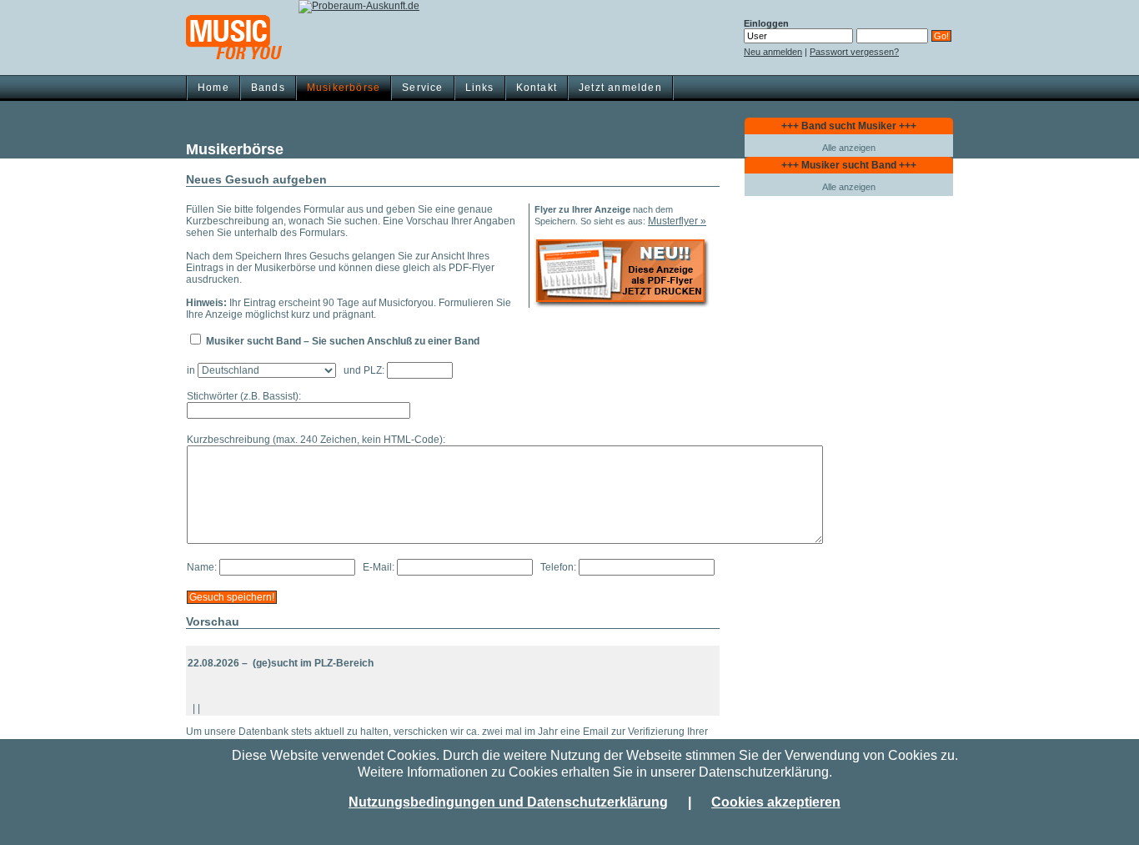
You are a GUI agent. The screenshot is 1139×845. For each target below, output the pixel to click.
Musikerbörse (343, 87)
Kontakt (536, 87)
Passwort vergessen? (854, 52)
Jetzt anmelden (620, 87)
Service (422, 87)
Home (213, 87)
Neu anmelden (773, 52)
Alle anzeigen (849, 148)
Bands (268, 87)
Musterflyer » (677, 221)
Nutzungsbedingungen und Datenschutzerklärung (508, 802)
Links (479, 87)
